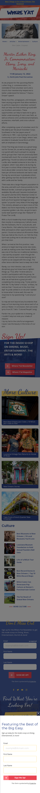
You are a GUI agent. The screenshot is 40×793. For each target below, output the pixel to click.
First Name (7, 754)
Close (38, 713)
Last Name (7, 765)
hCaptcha (32, 783)
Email (5, 743)
